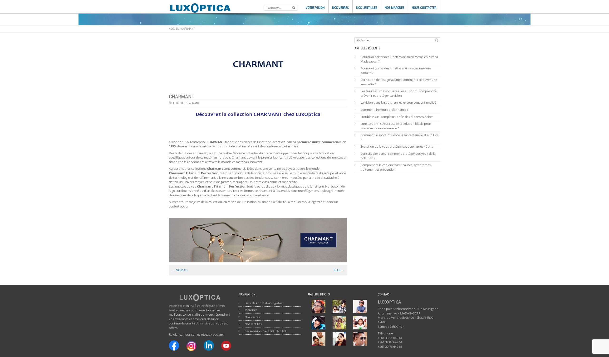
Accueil (174, 28)
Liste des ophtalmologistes (263, 303)
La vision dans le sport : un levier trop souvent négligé (398, 102)
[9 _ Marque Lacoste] (360, 339)
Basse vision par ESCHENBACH (266, 331)
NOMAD (179, 270)
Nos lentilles (253, 324)
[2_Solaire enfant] (360, 307)
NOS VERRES (340, 8)
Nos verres (252, 317)
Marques (251, 310)
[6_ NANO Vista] (360, 323)
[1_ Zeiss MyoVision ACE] (318, 323)
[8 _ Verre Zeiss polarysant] (339, 339)
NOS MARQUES (394, 8)
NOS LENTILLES (366, 8)
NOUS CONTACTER (424, 8)
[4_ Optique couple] (318, 339)
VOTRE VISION (315, 8)
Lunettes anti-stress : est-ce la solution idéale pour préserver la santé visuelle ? (395, 125)
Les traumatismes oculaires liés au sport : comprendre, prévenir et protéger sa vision (398, 93)
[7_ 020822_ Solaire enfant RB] (339, 307)
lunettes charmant (186, 103)
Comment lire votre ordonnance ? (384, 109)
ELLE (339, 270)
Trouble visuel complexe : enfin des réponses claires (396, 117)
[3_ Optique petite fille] (318, 307)
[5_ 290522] (339, 323)
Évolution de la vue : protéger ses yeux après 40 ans (396, 146)
